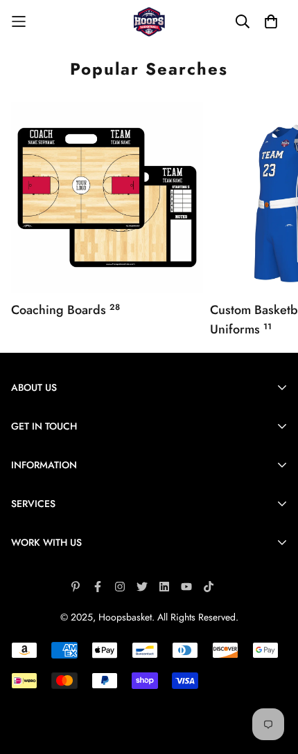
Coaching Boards (65, 310)
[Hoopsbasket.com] (149, 22)
